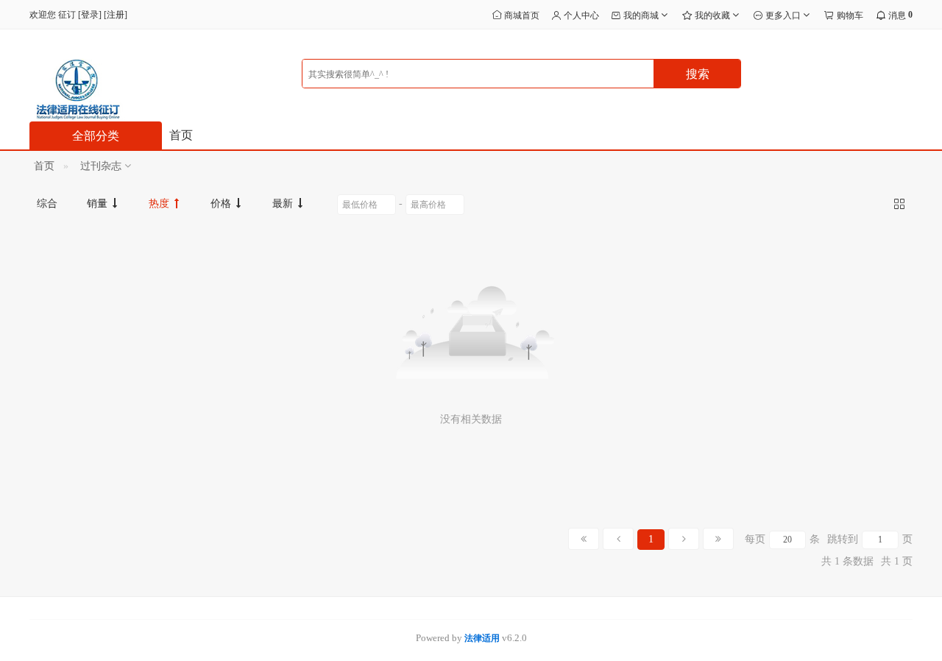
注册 (115, 15)
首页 (181, 135)
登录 (90, 15)
